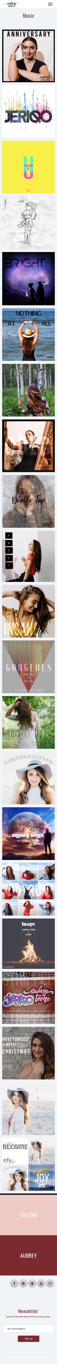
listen (43, 72)
